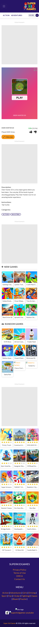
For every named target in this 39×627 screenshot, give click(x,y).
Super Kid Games (10, 623)
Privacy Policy (19, 569)
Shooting (16, 214)
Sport (4, 596)
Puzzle (23, 599)
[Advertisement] (19, 44)
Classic (34, 596)
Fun (10, 596)
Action (6, 214)
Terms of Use (19, 573)
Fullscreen (9, 137)
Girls (25, 592)
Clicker (16, 596)
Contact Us (19, 579)
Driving (32, 592)
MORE (31, 15)
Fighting (25, 596)
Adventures (15, 592)
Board (16, 599)
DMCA (19, 576)
